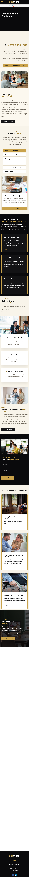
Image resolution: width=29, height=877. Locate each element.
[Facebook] (13, 875)
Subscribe (8, 477)
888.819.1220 (17, 864)
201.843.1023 (16, 863)
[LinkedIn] (16, 875)
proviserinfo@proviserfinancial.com (14, 872)
